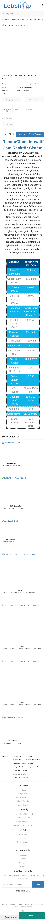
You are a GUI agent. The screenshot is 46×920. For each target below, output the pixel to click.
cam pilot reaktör (19, 767)
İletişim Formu (23, 805)
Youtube (23, 866)
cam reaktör (17, 760)
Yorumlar (21, 134)
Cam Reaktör (35, 84)
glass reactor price (19, 774)
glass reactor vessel (20, 770)
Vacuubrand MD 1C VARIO (13, 743)
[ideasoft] (9, 917)
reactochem (17, 756)
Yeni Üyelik (23, 834)
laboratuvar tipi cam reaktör (23, 763)
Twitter (23, 859)
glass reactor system (20, 778)
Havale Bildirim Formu (23, 797)
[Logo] (17, 5)
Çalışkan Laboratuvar (24, 87)
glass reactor (34, 767)
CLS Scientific (15, 506)
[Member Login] (36, 6)
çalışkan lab (30, 756)
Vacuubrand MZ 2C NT (11, 465)
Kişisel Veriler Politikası (23, 825)
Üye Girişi (23, 838)
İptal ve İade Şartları (23, 822)
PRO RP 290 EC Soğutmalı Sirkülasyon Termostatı (22, 705)
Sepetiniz (23, 846)
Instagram (23, 862)
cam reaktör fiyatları (33, 760)
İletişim (23, 790)
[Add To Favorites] (7, 109)
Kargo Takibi (23, 794)
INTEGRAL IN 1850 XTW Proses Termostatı (19, 593)
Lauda (19, 590)
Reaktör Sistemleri (23, 84)
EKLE (38, 884)
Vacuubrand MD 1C (10, 542)
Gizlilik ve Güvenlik (23, 818)
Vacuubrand (11, 463)
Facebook (23, 855)
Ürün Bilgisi (9, 134)
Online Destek (33, 915)
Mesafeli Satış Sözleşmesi (23, 814)
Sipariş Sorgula (23, 801)
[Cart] (41, 5)
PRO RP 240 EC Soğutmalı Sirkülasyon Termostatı (22, 649)
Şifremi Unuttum (23, 842)
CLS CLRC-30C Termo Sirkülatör (15, 508)
